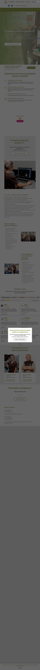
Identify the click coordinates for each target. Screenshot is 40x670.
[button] (20, 339)
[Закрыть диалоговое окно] (38, 2)
